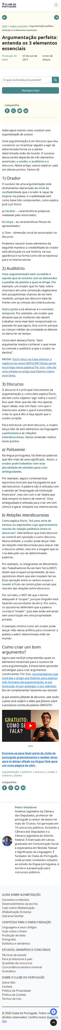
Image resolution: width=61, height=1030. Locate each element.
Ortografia (9, 939)
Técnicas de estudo (14, 955)
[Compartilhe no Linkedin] (25, 110)
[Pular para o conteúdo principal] (53, 1022)
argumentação (10, 772)
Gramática (8, 971)
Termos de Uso (11, 999)
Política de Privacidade (16, 990)
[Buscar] (55, 80)
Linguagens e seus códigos (19, 927)
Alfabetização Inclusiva (16, 912)
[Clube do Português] (9, 4)
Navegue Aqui (30, 90)
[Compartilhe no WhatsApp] (13, 110)
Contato (7, 986)
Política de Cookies (14, 995)
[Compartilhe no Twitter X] (19, 110)
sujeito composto (18, 26)
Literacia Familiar (13, 916)
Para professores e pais (17, 959)
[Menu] (56, 4)
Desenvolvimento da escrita (20, 904)
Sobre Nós (8, 982)
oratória (6, 775)
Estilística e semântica (16, 943)
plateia (18, 775)
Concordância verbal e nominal (22, 967)
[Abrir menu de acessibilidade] (53, 1011)
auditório (27, 772)
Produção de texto (14, 935)
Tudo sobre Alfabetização (18, 908)
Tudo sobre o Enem (14, 931)
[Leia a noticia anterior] (4, 17)
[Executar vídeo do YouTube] (30, 726)
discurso (40, 772)
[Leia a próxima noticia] (56, 17)
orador (51, 772)
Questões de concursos (17, 963)
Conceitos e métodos (15, 900)
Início (4, 26)
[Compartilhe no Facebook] (7, 110)
